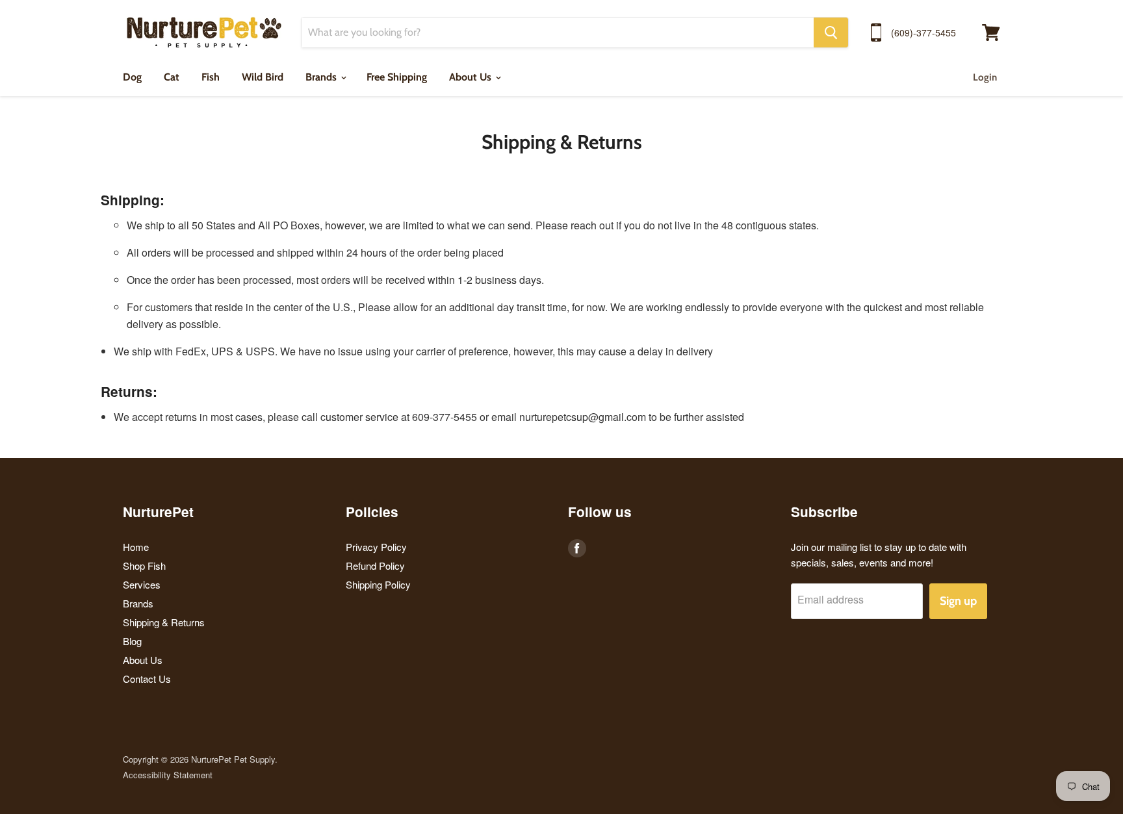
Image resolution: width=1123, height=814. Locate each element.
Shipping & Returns (164, 622)
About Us (471, 77)
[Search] (831, 32)
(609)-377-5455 (923, 32)
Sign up (958, 601)
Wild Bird (262, 77)
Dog (132, 77)
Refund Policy (375, 565)
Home (136, 546)
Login (985, 77)
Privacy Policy (376, 546)
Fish (210, 77)
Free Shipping (397, 77)
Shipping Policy (378, 584)
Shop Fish (144, 565)
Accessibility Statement (168, 775)
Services (142, 584)
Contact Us (147, 678)
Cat (171, 77)
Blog (132, 641)
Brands (322, 77)
